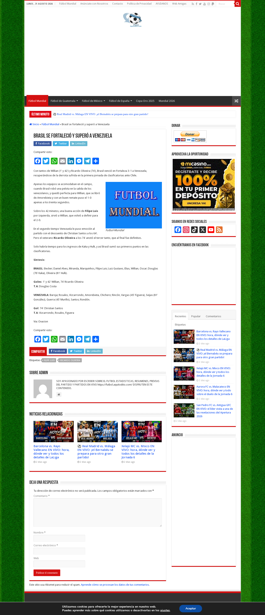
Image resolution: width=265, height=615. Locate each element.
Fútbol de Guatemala (63, 100)
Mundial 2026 (167, 100)
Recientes (180, 316)
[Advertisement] (133, 61)
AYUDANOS (162, 3)
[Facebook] (196, 3)
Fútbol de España (119, 100)
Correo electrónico (46, 545)
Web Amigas (179, 3)
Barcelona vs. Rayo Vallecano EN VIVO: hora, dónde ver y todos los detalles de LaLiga (51, 451)
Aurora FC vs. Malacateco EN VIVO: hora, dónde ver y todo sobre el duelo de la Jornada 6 (214, 390)
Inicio (35, 124)
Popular (196, 316)
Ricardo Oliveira (70, 360)
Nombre (40, 532)
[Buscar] (238, 4)
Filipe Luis (49, 360)
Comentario (42, 495)
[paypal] (212, 3)
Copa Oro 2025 (145, 100)
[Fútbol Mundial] (132, 20)
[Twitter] (200, 3)
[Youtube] (204, 3)
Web (36, 558)
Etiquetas (180, 324)
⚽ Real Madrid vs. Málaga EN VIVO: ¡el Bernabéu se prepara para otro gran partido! (100, 114)
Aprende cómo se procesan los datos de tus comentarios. (115, 584)
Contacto (117, 3)
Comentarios (213, 316)
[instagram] (208, 3)
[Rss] (192, 3)
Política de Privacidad (139, 3)
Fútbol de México (92, 100)
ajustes (165, 610)
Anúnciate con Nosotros (94, 3)
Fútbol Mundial (67, 3)
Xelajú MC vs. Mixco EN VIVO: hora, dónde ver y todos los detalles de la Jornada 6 (138, 451)
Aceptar (191, 608)
